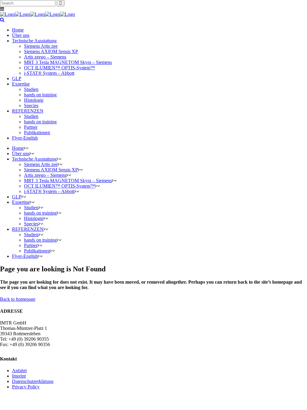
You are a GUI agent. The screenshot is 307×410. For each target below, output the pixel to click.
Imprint (19, 375)
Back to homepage (17, 299)
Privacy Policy (26, 386)
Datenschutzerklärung (32, 381)
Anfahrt (19, 370)
